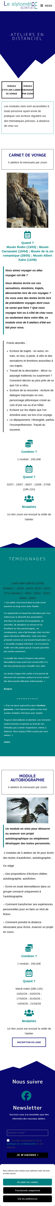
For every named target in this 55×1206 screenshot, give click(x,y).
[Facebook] (26, 1096)
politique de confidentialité (21, 1144)
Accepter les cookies (27, 1182)
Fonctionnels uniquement (27, 1190)
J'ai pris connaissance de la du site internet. (25, 1144)
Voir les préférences (27, 1198)
